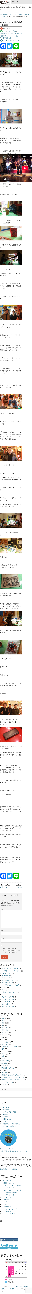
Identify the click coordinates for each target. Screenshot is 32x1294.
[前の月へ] (19, 1260)
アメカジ (9, 31)
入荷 (3, 1056)
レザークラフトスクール (7, 33)
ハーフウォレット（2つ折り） (11, 971)
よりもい (4, 1084)
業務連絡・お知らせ (8, 1068)
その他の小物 (6, 976)
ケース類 (4, 990)
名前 (2, 931)
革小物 (2, 38)
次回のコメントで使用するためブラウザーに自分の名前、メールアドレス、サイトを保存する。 (11, 950)
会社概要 (6, 1117)
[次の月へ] (25, 1260)
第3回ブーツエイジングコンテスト (13, 1075)
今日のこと (18, 33)
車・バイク (5, 1028)
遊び (16, 36)
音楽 (3, 1049)
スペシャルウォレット (9, 980)
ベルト (4, 994)
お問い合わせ (7, 1119)
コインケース (6, 978)
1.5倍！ (20, 887)
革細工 (6, 38)
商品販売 (6, 1109)
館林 (10, 38)
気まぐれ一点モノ (7, 997)
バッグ (4, 987)
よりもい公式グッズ (8, 999)
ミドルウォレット (7, 973)
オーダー (4, 1051)
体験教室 (6, 1114)
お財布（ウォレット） (9, 992)
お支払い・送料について (11, 1126)
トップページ (7, 1107)
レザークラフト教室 (9, 1112)
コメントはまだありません (11, 40)
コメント (3, 909)
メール (3, 938)
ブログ (14, 31)
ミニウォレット (6, 1004)
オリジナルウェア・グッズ (10, 985)
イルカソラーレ (6, 1001)
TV (2, 1070)
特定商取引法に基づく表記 (11, 1124)
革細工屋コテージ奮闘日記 (8, 1169)
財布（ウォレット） (9, 36)
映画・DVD (5, 1061)
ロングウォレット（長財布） (11, 968)
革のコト (4, 1072)
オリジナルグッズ (7, 983)
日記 (1, 36)
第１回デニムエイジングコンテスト (13, 1077)
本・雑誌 (4, 1063)
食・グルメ (5, 1044)
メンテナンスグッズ (8, 1006)
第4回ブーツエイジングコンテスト (13, 1080)
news (4, 31)
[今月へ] (22, 1260)
